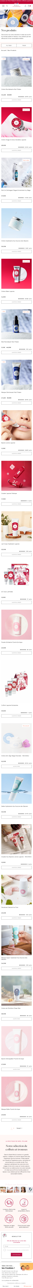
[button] (21, 96)
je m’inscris (16, 1254)
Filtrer (9, 45)
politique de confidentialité (21, 1250)
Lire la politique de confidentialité (10, 1280)
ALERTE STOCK (16, 766)
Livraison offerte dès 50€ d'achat (9, 1210)
